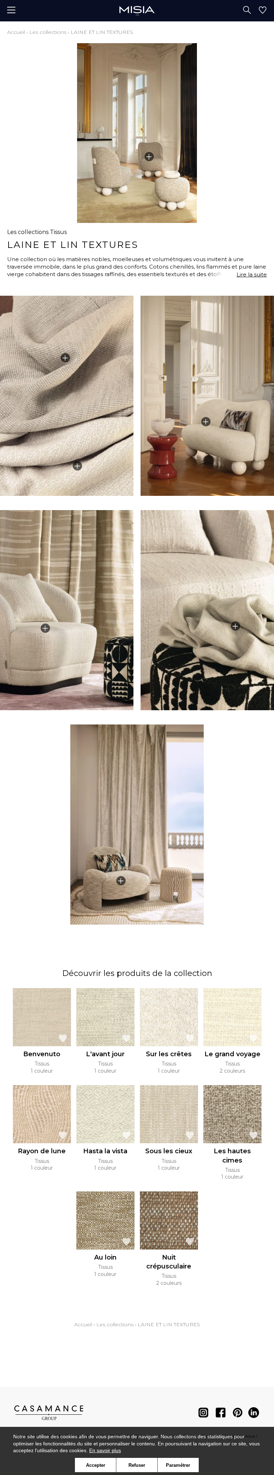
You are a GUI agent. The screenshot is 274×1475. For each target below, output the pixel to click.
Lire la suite (252, 274)
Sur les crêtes (169, 1054)
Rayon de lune (42, 1151)
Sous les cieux (168, 1151)
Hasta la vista (105, 1151)
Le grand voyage (232, 1054)
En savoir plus (105, 1450)
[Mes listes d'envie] (262, 11)
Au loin (105, 1257)
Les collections (47, 32)
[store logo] (136, 10)
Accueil (16, 32)
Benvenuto (41, 1054)
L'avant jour (105, 1054)
